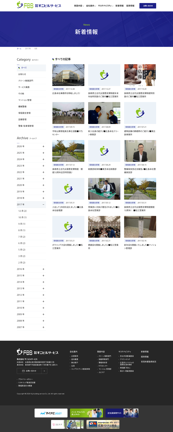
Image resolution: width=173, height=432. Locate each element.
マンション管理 (24, 100)
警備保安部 (103, 363)
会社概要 (74, 359)
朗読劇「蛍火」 (125, 368)
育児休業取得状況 (148, 361)
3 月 (21, 256)
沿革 (73, 366)
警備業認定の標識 (25, 386)
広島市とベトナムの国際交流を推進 (127, 364)
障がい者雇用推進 (127, 371)
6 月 (21, 243)
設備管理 (22, 119)
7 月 (21, 236)
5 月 (21, 249)
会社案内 (73, 351)
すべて (24, 67)
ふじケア (102, 372)
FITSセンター (103, 366)
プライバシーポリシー (25, 379)
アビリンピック (125, 359)
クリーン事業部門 (25, 80)
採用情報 (145, 356)
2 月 (21, 262)
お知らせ (22, 74)
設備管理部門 (104, 359)
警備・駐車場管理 (26, 126)
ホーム (19, 48)
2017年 (28, 48)
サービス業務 (24, 87)
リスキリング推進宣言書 (26, 383)
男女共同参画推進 (127, 356)
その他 (21, 93)
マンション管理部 (105, 369)
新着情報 (145, 351)
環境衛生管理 (24, 113)
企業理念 (74, 356)
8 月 (21, 230)
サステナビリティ (125, 351)
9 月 (21, 223)
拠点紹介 (74, 363)
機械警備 (22, 106)
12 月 (22, 211)
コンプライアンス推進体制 (80, 369)
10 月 (22, 217)
